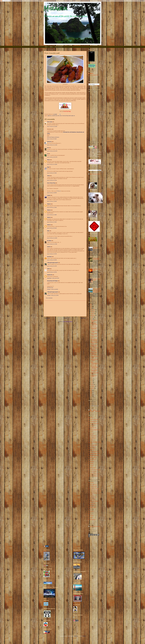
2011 (91, 308)
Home (46, 46)
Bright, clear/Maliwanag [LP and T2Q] (94, 363)
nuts (48, 147)
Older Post (83, 318)
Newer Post (47, 318)
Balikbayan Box (91, 505)
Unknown (49, 203)
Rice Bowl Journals (92, 507)
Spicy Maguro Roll (94, 347)
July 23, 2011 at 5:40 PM (52, 192)
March (92, 384)
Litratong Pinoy (91, 449)
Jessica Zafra (91, 482)
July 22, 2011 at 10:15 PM (52, 151)
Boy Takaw (49, 240)
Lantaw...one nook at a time (93, 423)
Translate (97, 85)
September (93, 315)
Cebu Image (90, 433)
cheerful (48, 246)
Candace (48, 195)
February (93, 386)
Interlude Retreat (91, 499)
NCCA (89, 509)
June (92, 379)
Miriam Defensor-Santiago (93, 488)
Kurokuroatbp (91, 461)
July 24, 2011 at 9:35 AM (52, 228)
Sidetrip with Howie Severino (94, 492)
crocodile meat (54, 115)
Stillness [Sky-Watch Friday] (94, 324)
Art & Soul (90, 431)
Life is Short (90, 465)
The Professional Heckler (93, 419)
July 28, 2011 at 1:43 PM (52, 272)
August (92, 317)
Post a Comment (49, 298)
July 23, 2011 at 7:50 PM (52, 201)
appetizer (49, 115)
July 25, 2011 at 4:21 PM (52, 266)
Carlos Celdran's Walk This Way (94, 490)
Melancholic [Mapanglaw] (94, 350)
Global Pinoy (90, 495)
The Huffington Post (92, 427)
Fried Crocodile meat (52, 53)
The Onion (90, 517)
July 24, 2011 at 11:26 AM (52, 238)
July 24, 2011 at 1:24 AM (52, 214)
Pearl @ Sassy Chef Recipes (52, 280)
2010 (91, 390)
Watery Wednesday (92, 437)
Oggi (48, 167)
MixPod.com (97, 411)
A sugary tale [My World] (94, 331)
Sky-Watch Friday (91, 447)
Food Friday (90, 440)
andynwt (76, 636)
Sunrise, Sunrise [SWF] (94, 334)
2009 (91, 392)
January (92, 388)
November (93, 311)
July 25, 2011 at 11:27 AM (52, 244)
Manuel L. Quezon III (92, 484)
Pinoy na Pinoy (91, 425)
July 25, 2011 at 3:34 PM (52, 259)
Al (47, 153)
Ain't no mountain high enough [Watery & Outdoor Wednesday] (97, 290)
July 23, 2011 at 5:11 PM (52, 180)
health (69, 115)
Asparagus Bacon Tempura (94, 360)
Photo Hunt (90, 417)
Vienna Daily (90, 463)
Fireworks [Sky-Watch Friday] (96, 259)
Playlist (92, 411)
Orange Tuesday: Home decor (94, 370)
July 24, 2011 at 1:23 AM (52, 207)
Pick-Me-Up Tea (50, 287)
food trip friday (65, 115)
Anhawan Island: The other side (94, 340)
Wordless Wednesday (92, 445)
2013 (91, 304)
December (93, 309)
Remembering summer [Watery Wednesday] (94, 367)
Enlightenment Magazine (93, 501)
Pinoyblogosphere (92, 519)
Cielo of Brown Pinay (51, 182)
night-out (73, 115)
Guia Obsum (49, 256)
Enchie (48, 268)
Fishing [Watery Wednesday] (94, 328)
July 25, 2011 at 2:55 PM (52, 253)
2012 (91, 306)
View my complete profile (93, 75)
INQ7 (89, 513)
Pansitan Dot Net (91, 503)
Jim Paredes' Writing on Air (93, 475)
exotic (60, 115)
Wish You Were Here (92, 471)
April (92, 382)
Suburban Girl (49, 274)
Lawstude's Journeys (92, 457)
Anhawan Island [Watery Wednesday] (94, 353)
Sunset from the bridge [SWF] (94, 346)
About (51, 46)
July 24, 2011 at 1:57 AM (51, 222)
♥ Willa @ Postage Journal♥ (52, 262)
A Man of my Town (92, 459)
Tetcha (48, 175)
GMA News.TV (91, 511)
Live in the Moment (59, 46)
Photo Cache (49, 121)
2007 (91, 395)
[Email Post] (59, 114)
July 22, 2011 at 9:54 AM (52, 138)
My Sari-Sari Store (92, 467)
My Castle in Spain (92, 435)
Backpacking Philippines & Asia (94, 429)
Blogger (84, 636)
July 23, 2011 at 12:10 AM (52, 164)
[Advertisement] (65, 308)
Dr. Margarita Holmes (92, 486)
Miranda (55, 8)
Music (89, 411)
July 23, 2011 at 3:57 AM (51, 173)
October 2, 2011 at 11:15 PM (52, 295)
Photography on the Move (93, 455)
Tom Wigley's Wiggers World (94, 453)
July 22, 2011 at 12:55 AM (52, 126)
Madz (48, 230)
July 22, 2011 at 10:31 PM (52, 157)
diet (58, 115)
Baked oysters (93, 326)
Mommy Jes (49, 141)
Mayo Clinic (90, 515)
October (92, 313)
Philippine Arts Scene (92, 497)
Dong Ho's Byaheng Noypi (93, 451)
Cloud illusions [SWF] (94, 376)
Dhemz (48, 159)
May (92, 380)
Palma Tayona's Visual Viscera (94, 469)
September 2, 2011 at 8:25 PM (53, 278)
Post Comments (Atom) (67, 321)
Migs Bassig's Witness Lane (93, 473)
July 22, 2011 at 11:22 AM (52, 144)
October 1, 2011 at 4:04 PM (52, 289)
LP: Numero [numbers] (95, 248)
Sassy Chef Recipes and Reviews (53, 137)
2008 (91, 394)
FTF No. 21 (59, 191)
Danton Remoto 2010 (92, 421)
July (92, 318)
